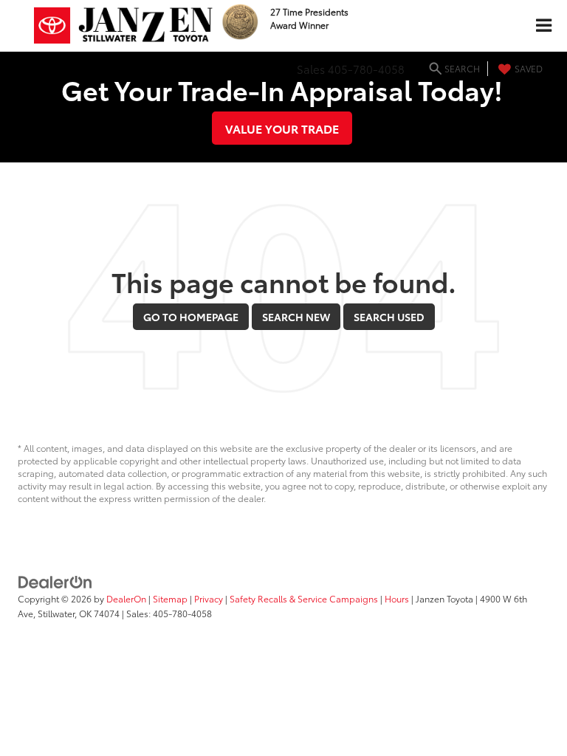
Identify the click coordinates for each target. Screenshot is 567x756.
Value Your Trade (282, 128)
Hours (397, 598)
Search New (296, 316)
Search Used (389, 316)
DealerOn (126, 598)
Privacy (208, 598)
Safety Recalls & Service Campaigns (304, 598)
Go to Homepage (190, 316)
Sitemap (170, 598)
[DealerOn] (55, 581)
